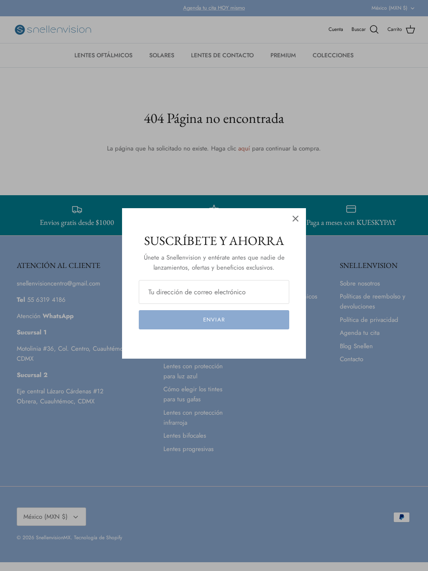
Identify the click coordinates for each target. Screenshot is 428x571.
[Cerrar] (295, 218)
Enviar (213, 320)
